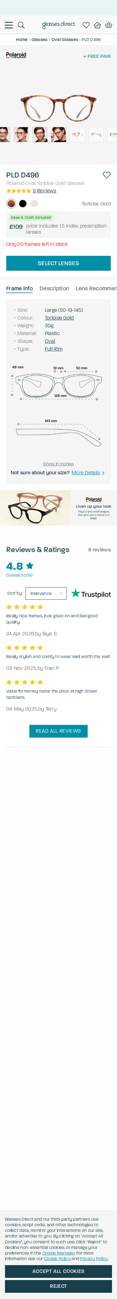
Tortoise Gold (51, 183)
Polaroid (15, 183)
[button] (107, 175)
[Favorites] (87, 25)
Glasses (76, 183)
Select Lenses (58, 263)
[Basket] (108, 25)
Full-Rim (53, 349)
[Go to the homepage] (58, 26)
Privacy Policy (94, 1258)
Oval (30, 183)
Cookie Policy (57, 1258)
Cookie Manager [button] (58, 1253)
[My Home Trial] (98, 25)
